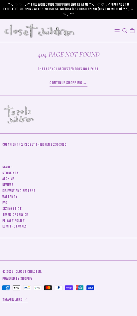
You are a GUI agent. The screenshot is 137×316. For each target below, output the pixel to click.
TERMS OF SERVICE (15, 215)
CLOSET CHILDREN (28, 271)
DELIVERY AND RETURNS (19, 191)
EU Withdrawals (14, 226)
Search (7, 167)
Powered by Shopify (17, 278)
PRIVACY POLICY (13, 221)
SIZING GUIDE (12, 209)
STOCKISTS (10, 173)
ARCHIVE (8, 179)
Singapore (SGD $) (12, 299)
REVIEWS (8, 185)
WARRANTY (10, 197)
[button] (124, 30)
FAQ (4, 203)
